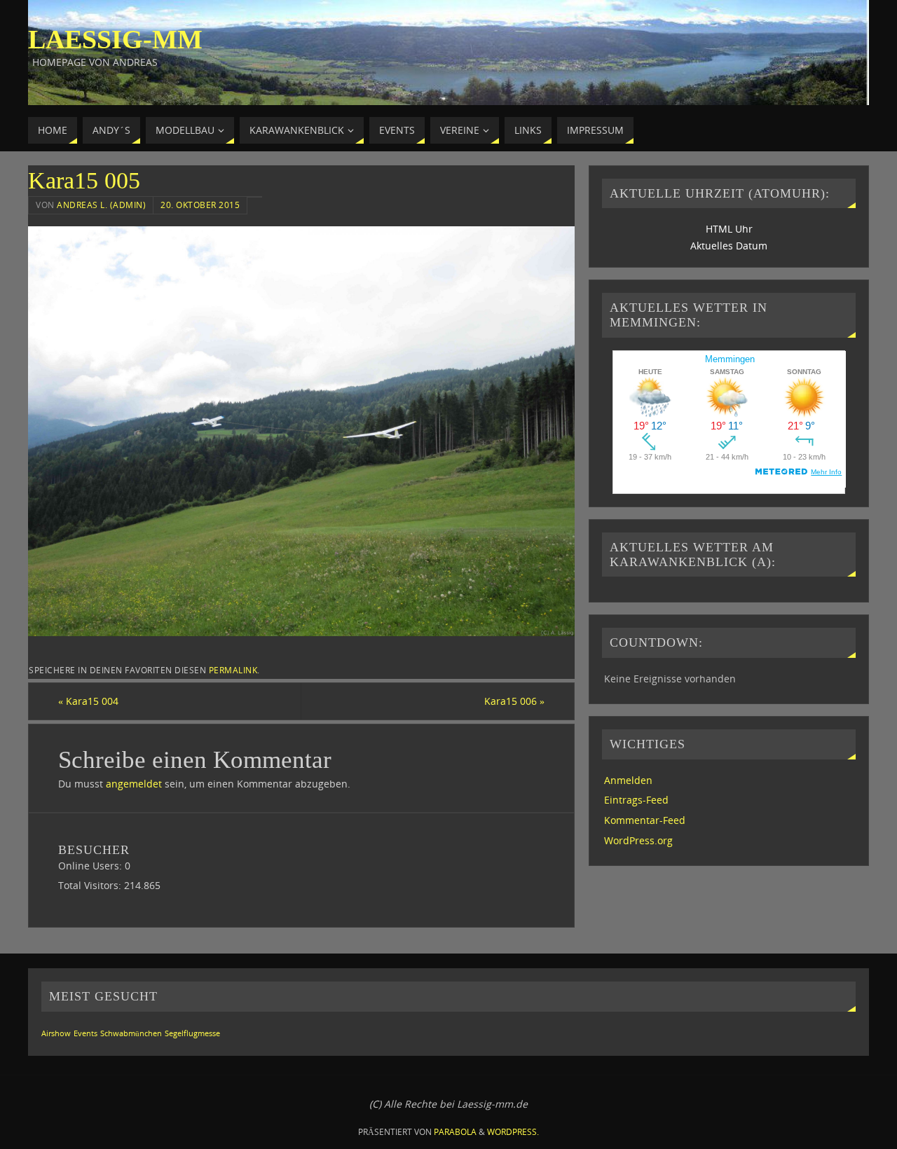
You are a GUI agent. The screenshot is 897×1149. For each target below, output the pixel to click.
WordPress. (513, 1132)
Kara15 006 (514, 701)
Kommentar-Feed (644, 820)
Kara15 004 (88, 701)
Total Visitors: (91, 885)
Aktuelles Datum (728, 245)
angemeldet (134, 783)
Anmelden (628, 780)
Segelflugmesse (192, 1033)
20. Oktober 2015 (200, 204)
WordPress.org (638, 840)
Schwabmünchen (131, 1033)
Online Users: (91, 865)
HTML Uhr (729, 228)
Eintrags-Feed (636, 799)
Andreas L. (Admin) (101, 204)
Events (85, 1033)
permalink (233, 669)
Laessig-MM (115, 39)
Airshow (56, 1033)
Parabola (455, 1132)
